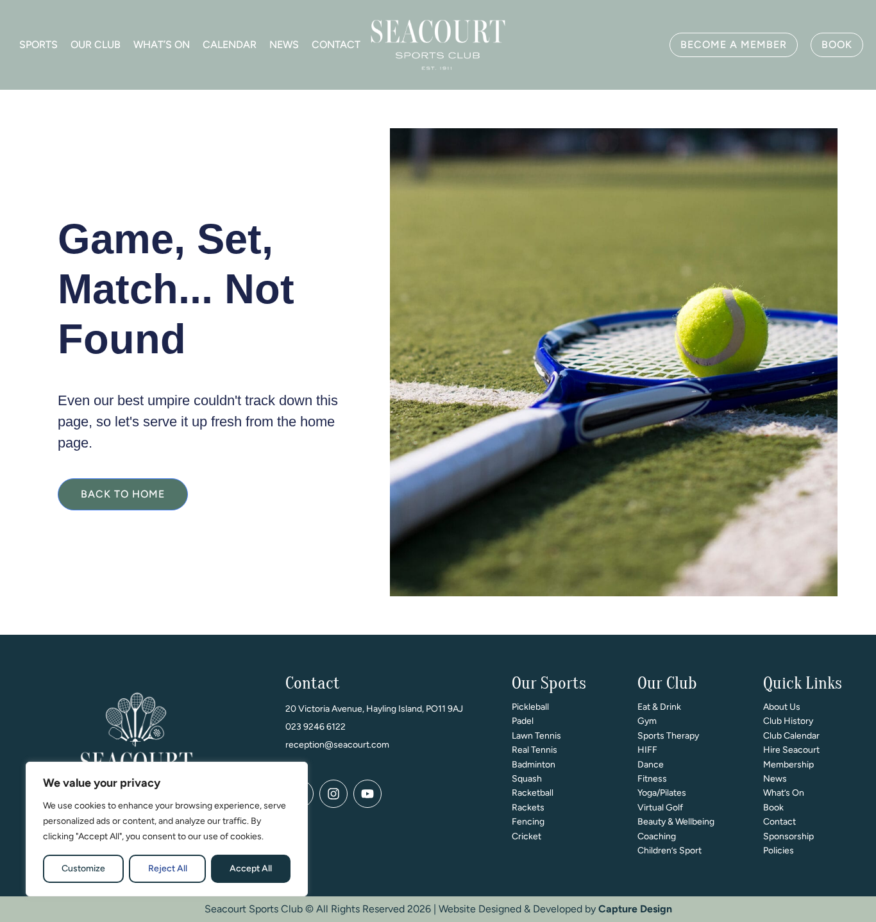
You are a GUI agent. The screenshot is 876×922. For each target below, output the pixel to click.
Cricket (526, 836)
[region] (167, 829)
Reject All (167, 868)
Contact (336, 44)
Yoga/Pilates (661, 792)
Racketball (532, 792)
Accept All (251, 868)
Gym (647, 721)
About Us (781, 706)
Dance (650, 764)
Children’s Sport (669, 850)
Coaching (656, 836)
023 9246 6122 (315, 726)
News (284, 44)
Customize (83, 868)
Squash (527, 778)
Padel (523, 721)
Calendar (230, 44)
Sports (38, 44)
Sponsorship (788, 836)
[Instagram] (333, 794)
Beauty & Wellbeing (675, 821)
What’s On (161, 44)
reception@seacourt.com (337, 744)
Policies (778, 850)
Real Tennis (534, 749)
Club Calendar (791, 735)
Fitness (652, 778)
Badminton (533, 764)
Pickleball (530, 706)
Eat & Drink (659, 706)
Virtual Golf (660, 807)
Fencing (528, 821)
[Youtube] (367, 794)
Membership (788, 764)
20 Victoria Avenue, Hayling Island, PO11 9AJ (374, 708)
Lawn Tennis (536, 735)
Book (773, 807)
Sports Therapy (668, 735)
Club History (788, 721)
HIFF (647, 749)
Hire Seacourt (791, 749)
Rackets (528, 807)
